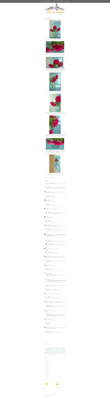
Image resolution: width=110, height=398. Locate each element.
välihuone (51, 354)
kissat (53, 349)
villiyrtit (48, 354)
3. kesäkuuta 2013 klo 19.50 (49, 191)
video (45, 354)
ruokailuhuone (64, 352)
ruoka (61, 352)
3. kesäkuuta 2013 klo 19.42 (49, 182)
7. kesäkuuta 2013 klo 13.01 (51, 279)
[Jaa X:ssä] (51, 177)
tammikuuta (47, 377)
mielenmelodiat (57, 351)
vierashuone (47, 354)
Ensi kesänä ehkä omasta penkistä (48, 373)
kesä (48, 349)
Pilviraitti (46, 182)
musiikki (61, 351)
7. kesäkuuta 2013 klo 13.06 (51, 305)
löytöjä (47, 351)
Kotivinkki (64, 349)
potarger (54, 352)
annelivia (49, 276)
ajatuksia (45, 347)
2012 (45, 378)
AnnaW (47, 186)
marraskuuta (47, 361)
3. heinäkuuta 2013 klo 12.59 (51, 331)
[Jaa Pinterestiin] (52, 177)
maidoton (52, 351)
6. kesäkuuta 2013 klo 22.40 (50, 243)
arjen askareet (51, 347)
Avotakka (64, 347)
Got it (68, 1)
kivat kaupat (56, 349)
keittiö (64, 348)
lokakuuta (47, 362)
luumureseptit (46, 351)
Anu (47, 243)
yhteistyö (53, 354)
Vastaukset (47, 185)
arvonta (55, 347)
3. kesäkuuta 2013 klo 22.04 (51, 216)
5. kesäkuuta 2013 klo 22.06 (51, 186)
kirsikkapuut (52, 349)
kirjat (49, 349)
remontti (59, 352)
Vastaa (46, 184)
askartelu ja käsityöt (60, 347)
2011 (45, 379)
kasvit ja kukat (59, 348)
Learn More (66, 1)
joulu (49, 348)
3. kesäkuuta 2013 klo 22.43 (49, 224)
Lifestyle (50, 350)
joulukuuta (47, 360)
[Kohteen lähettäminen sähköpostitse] (50, 177)
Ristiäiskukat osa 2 (47, 369)
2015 (45, 358)
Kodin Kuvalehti (58, 349)
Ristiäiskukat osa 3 (47, 368)
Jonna (46, 191)
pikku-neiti (49, 352)
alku (47, 347)
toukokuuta (47, 374)
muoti (59, 351)
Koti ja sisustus (61, 349)
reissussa (56, 352)
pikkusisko (52, 352)
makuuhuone (54, 351)
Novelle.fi (64, 351)
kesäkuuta (47, 365)
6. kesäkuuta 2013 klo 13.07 (51, 260)
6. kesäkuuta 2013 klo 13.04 (51, 240)
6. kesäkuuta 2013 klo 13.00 (51, 220)
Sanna (46, 224)
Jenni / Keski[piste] (47, 216)
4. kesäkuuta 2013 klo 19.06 (49, 284)
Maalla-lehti (50, 351)
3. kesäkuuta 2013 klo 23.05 (49, 233)
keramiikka (46, 349)
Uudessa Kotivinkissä (47, 372)
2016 (45, 357)
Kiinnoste (51, 395)
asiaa (57, 347)
